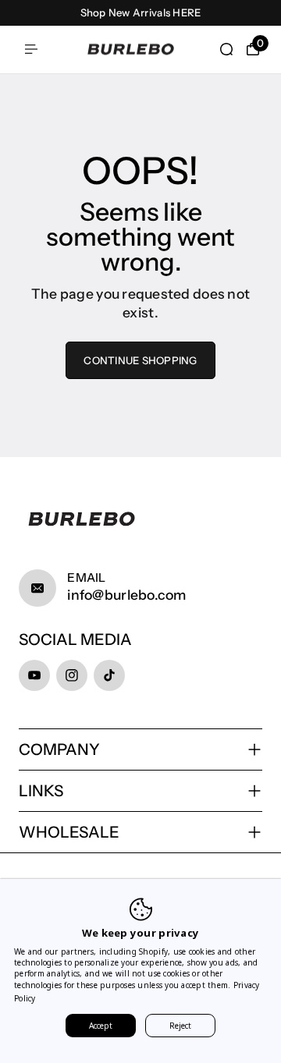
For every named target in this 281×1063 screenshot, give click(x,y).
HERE (187, 12)
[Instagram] (71, 675)
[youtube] (34, 675)
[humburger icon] (31, 49)
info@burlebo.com (126, 594)
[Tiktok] (109, 675)
